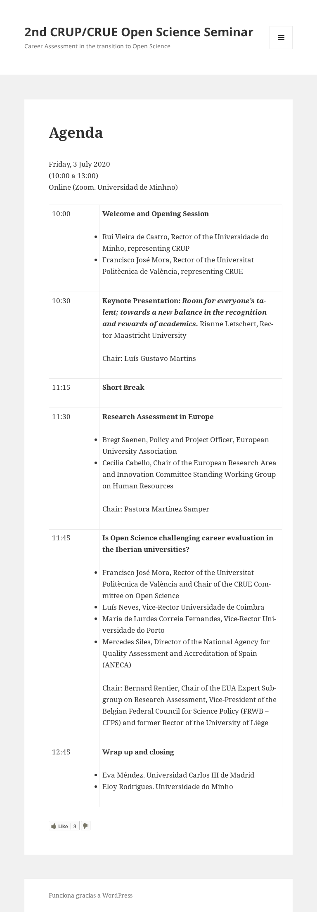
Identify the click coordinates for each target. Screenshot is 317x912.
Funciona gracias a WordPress (90, 895)
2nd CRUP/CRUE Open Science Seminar (138, 32)
